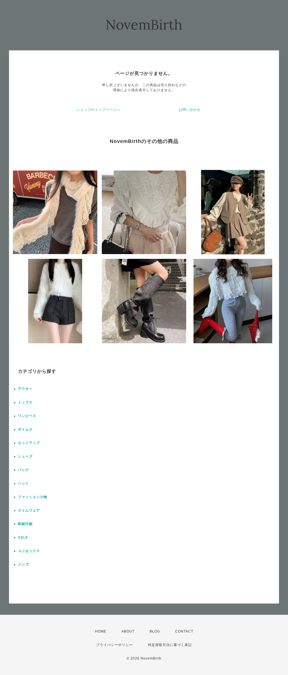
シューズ (25, 456)
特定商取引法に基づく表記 (170, 645)
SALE (23, 537)
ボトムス (25, 429)
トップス (25, 402)
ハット (23, 483)
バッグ (23, 470)
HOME (100, 631)
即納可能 (25, 524)
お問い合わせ (190, 110)
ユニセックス (29, 551)
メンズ (23, 564)
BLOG (155, 631)
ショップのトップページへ (98, 110)
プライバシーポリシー (114, 645)
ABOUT (128, 631)
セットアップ (29, 443)
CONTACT (184, 631)
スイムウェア (29, 510)
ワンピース (27, 416)
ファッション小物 (32, 497)
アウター (25, 389)
